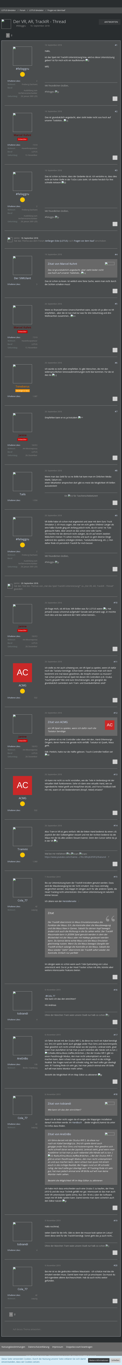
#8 (116, 470)
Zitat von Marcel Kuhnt (62, 263)
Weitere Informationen (98, 1360)
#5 (116, 303)
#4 (116, 254)
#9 (116, 515)
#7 (116, 411)
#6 (116, 362)
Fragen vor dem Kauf (84, 240)
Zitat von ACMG (58, 722)
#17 (115, 1034)
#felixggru (21, 25)
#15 (115, 876)
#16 (115, 989)
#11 (115, 661)
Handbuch (77, 1122)
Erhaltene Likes (14, 81)
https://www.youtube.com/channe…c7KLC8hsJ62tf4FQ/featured (75, 857)
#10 (115, 602)
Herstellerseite (69, 901)
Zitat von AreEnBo (59, 1134)
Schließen (115, 1360)
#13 (115, 774)
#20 (115, 1265)
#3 (116, 170)
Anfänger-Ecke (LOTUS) (56, 240)
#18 (115, 1094)
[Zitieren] (115, 98)
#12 (115, 712)
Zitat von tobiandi (59, 1103)
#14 (115, 825)
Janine (17, 238)
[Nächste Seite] (16, 35)
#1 (116, 45)
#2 (116, 111)
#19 (115, 1220)
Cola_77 (51, 995)
